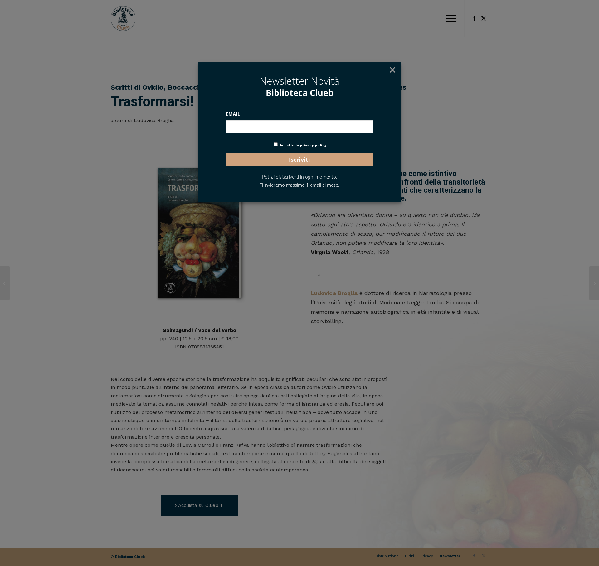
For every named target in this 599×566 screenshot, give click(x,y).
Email (233, 114)
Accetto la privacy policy (303, 145)
